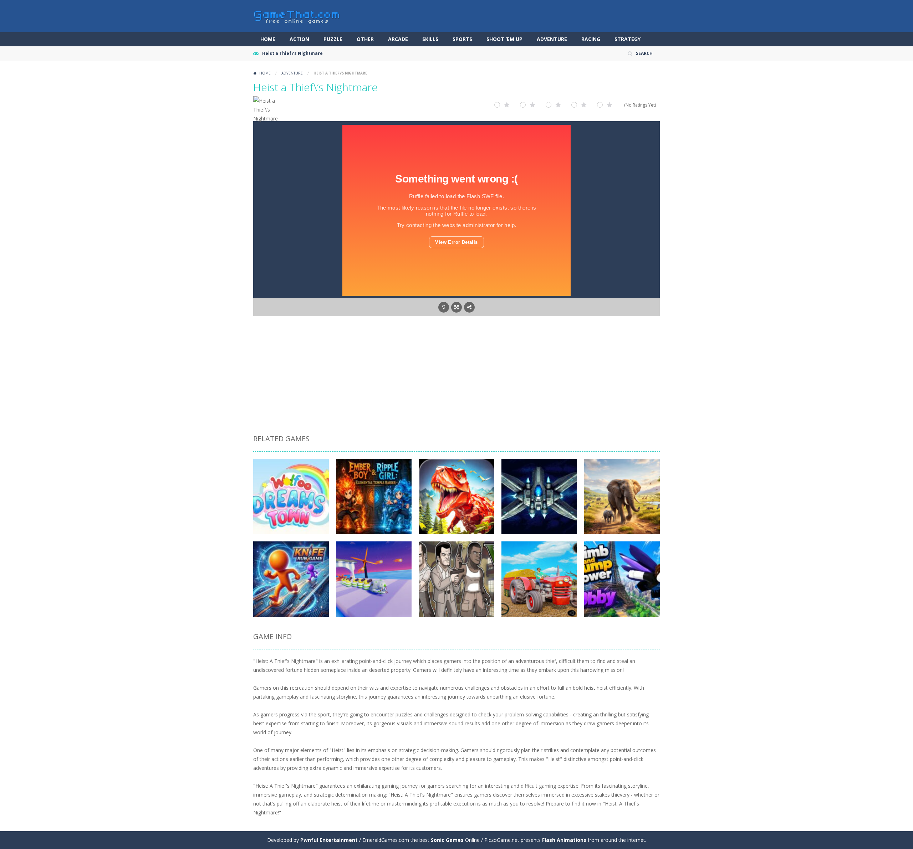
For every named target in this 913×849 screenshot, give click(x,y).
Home (267, 39)
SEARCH (644, 53)
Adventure (552, 39)
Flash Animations (564, 840)
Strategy (627, 39)
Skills (430, 39)
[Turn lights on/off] (443, 307)
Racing (590, 39)
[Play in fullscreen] (456, 307)
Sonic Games (447, 840)
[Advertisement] (456, 376)
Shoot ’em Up (504, 39)
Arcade (398, 39)
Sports (462, 39)
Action (299, 39)
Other (365, 39)
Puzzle (332, 39)
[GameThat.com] (297, 15)
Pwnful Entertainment (329, 840)
